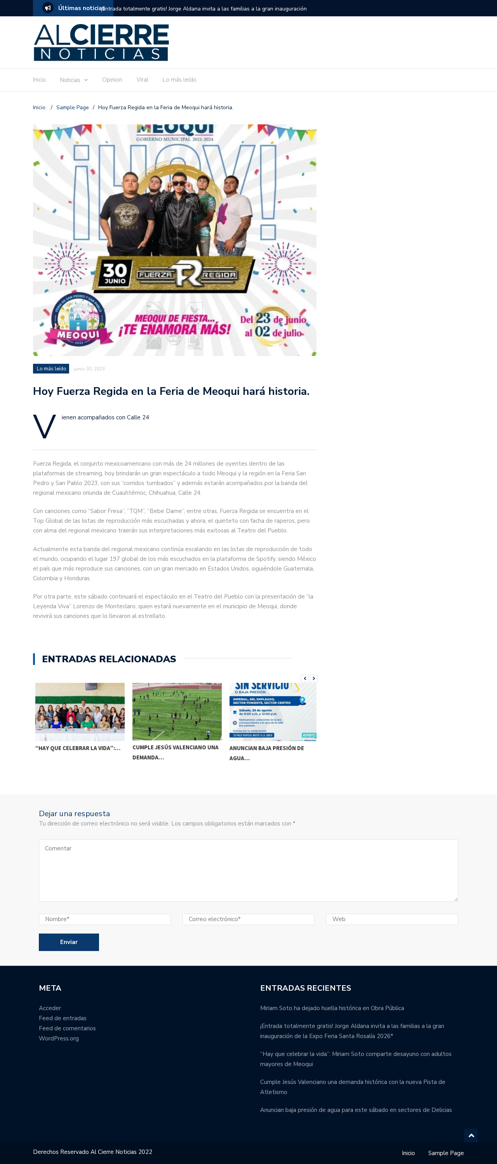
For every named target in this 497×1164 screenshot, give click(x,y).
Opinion (112, 80)
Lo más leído (179, 80)
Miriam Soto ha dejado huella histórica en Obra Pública (332, 1008)
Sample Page (446, 1153)
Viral (142, 80)
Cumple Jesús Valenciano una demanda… (173, 752)
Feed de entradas (63, 1018)
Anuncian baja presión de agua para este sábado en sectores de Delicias (356, 1110)
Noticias (70, 80)
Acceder (50, 1008)
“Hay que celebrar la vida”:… (75, 748)
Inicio (39, 80)
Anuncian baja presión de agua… (264, 753)
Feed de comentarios (67, 1028)
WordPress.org (59, 1038)
